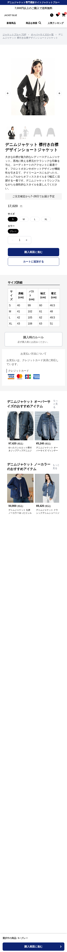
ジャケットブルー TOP (14, 34)
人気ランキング (56, 23)
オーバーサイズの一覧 (42, 34)
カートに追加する (33, 261)
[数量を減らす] (12, 240)
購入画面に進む (33, 252)
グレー (13, 231)
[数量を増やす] (26, 240)
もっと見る (55, 403)
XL (46, 219)
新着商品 (11, 23)
